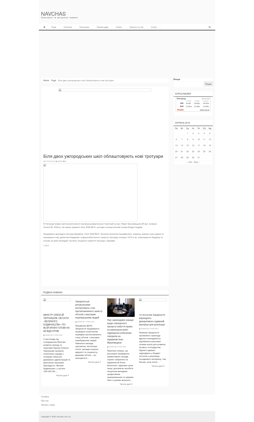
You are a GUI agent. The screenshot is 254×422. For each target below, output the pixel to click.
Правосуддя (102, 26)
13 (176, 145)
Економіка (84, 26)
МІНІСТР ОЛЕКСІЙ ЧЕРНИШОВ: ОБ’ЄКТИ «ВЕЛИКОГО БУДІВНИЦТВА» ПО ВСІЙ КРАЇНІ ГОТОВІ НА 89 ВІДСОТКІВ (56, 323)
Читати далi (62, 375)
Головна (45, 396)
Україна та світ (136, 26)
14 (182, 145)
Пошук (176, 79)
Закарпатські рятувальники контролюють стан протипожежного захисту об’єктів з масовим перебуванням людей (88, 309)
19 (210, 145)
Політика (68, 26)
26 (210, 151)
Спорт (154, 26)
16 (193, 145)
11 (204, 139)
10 (199, 139)
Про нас (45, 400)
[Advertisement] (127, 52)
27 (176, 157)
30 (193, 157)
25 (204, 151)
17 (199, 145)
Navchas (53, 13)
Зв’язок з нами (48, 404)
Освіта (119, 26)
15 (187, 145)
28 (182, 157)
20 (176, 151)
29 (187, 157)
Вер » (196, 161)
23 (193, 151)
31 (199, 157)
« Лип (189, 161)
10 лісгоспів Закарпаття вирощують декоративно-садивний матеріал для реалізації (152, 319)
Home (46, 80)
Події (53, 26)
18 (204, 145)
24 (199, 151)
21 (182, 151)
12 (210, 139)
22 (187, 151)
